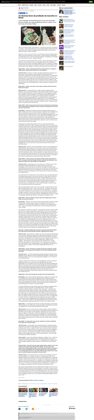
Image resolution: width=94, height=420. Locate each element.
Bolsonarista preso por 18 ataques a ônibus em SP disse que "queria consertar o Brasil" (69, 20)
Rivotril (29, 327)
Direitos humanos (25, 5)
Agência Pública (21, 377)
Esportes (63, 5)
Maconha (49, 383)
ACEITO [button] (90, 1)
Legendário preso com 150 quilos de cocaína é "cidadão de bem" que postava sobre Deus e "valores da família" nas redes (33, 395)
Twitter (36, 380)
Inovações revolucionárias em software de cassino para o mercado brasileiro (69, 46)
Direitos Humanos (33, 383)
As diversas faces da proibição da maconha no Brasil (37, 17)
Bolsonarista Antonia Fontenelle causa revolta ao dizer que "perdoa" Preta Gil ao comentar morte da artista (69, 42)
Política (19, 5)
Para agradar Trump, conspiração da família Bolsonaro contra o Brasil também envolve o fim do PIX (69, 58)
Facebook (41, 380)
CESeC (49, 337)
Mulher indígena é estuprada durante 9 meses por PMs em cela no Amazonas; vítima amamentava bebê (69, 31)
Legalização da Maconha (43, 383)
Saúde (35, 5)
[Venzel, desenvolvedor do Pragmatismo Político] (72, 408)
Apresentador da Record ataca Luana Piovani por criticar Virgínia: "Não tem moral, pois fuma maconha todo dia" (22, 395)
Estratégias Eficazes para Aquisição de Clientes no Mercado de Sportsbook (68, 25)
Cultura (44, 5)
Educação (31, 5)
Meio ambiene (53, 5)
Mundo (48, 5)
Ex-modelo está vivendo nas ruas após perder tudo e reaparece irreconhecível (43, 394)
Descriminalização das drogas (25, 383)
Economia (40, 5)
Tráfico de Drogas (54, 383)
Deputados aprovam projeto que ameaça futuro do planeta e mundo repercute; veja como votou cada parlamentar (69, 52)
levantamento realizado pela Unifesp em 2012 (31, 54)
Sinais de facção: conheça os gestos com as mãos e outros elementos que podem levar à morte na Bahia (53, 395)
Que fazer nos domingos (68, 66)
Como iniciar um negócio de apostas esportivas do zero (69, 36)
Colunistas (59, 5)
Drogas (38, 383)
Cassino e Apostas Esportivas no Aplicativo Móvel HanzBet (69, 62)
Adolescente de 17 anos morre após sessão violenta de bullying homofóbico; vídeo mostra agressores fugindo (69, 12)
